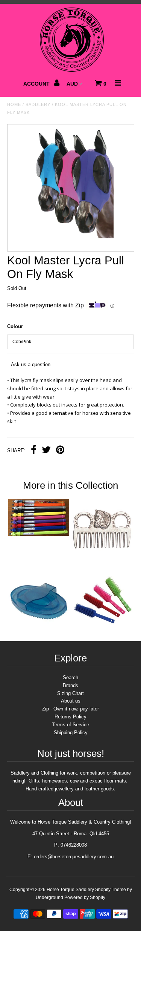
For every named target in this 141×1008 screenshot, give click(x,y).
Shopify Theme (110, 889)
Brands (70, 685)
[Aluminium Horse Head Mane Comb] (102, 558)
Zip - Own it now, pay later (70, 709)
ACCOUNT (37, 84)
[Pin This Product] (60, 451)
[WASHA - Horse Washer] (38, 534)
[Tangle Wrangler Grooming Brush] (102, 629)
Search (70, 677)
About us (70, 701)
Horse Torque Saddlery (70, 889)
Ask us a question (30, 364)
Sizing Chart (70, 693)
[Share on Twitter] (46, 451)
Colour (15, 326)
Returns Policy (70, 717)
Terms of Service (70, 724)
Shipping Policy (71, 732)
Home (14, 104)
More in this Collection (70, 485)
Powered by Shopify (84, 897)
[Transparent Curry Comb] (38, 629)
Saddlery (38, 104)
